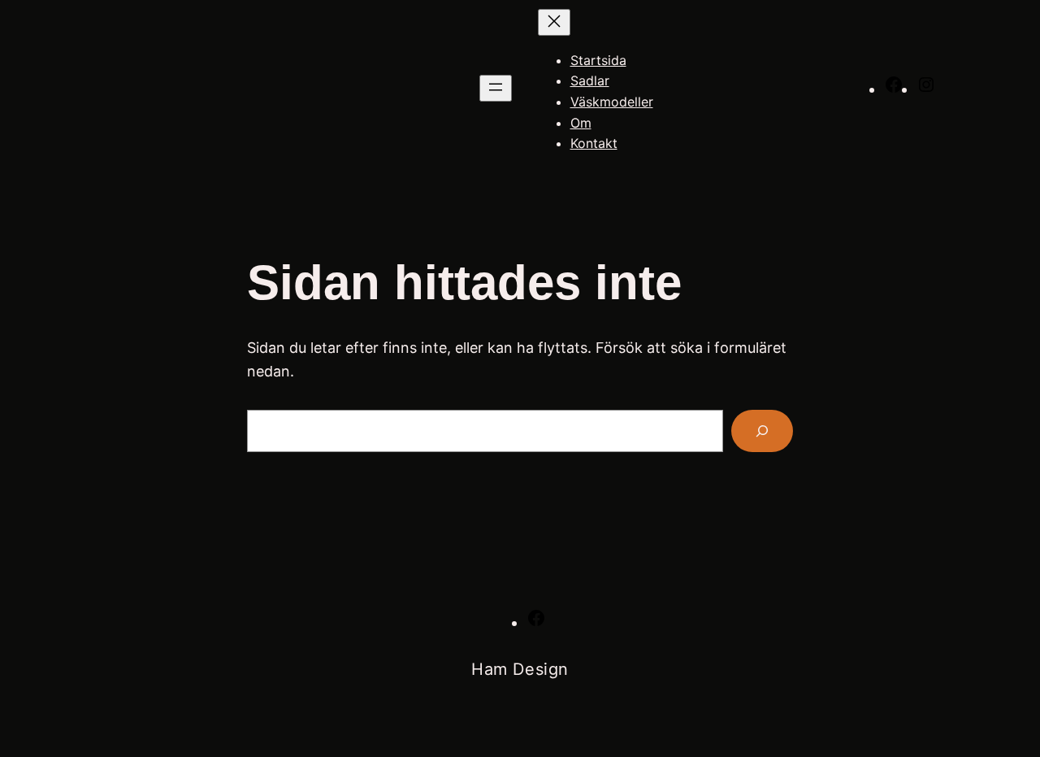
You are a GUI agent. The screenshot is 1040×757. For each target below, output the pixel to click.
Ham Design (520, 669)
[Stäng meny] (554, 22)
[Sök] (762, 431)
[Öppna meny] (495, 88)
